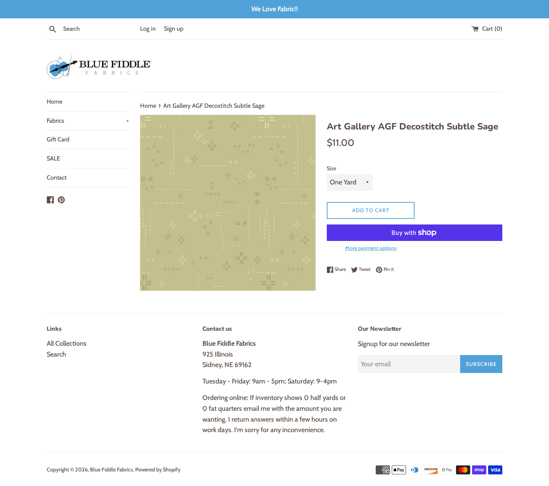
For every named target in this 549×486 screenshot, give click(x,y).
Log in (148, 28)
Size (331, 168)
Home (54, 101)
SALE (53, 158)
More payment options (371, 248)
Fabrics (88, 120)
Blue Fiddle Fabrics (111, 469)
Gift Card (58, 139)
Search (56, 354)
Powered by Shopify (157, 469)
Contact (56, 177)
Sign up (173, 28)
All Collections (67, 343)
